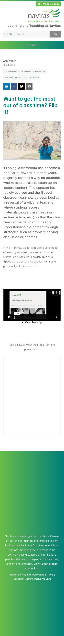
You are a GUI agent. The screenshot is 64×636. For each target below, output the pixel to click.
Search (7, 34)
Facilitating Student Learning (22, 77)
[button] (48, 3)
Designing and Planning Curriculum (25, 71)
